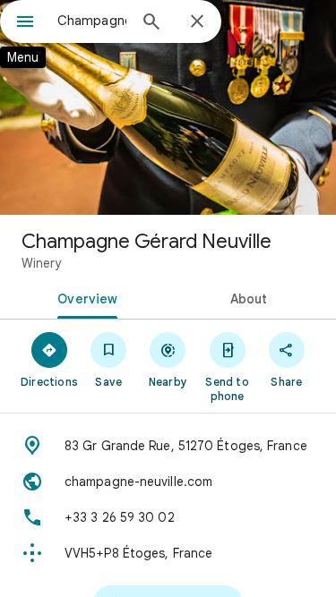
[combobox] (91, 20)
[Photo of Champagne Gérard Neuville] (168, 107)
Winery (41, 263)
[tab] (84, 297)
